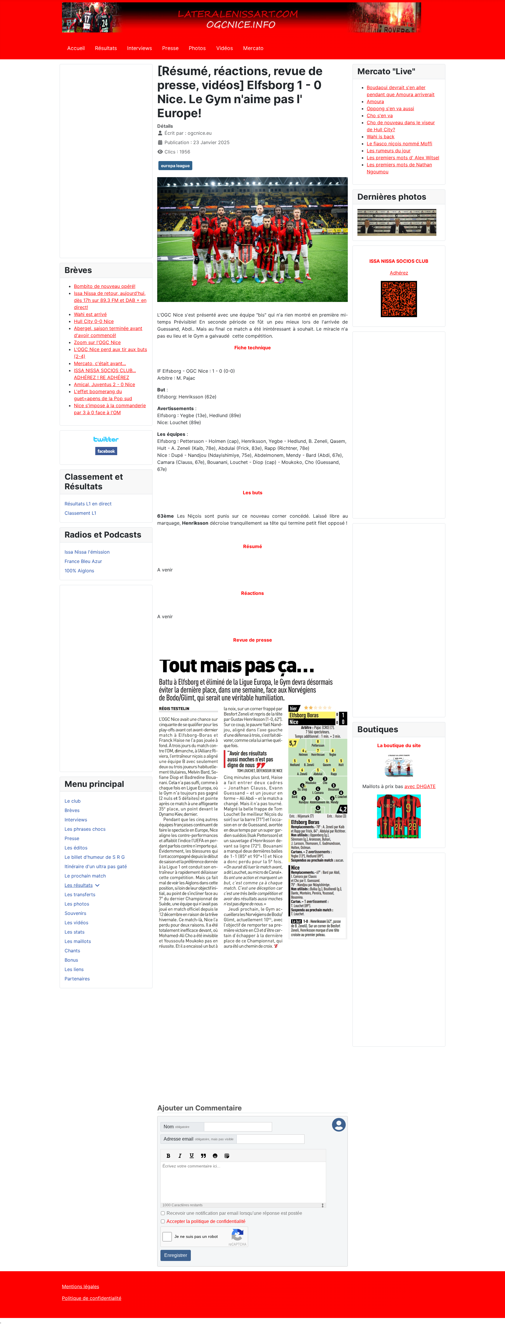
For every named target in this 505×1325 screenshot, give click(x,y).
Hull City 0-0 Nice (94, 321)
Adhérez (399, 273)
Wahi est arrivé (90, 314)
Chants (72, 950)
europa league (175, 165)
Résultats (106, 48)
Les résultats (79, 885)
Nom (176, 1126)
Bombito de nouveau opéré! (104, 286)
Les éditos (76, 848)
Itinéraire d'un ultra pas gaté (96, 866)
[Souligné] (191, 1155)
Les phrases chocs (85, 829)
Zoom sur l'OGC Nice (97, 342)
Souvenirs (75, 913)
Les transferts (80, 894)
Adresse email (199, 1138)
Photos (197, 48)
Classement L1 (80, 513)
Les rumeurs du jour (389, 150)
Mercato (253, 48)
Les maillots (78, 941)
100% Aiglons (79, 570)
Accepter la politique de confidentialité (206, 1221)
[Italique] (180, 1155)
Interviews (139, 48)
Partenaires (77, 979)
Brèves (72, 810)
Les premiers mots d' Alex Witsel (403, 157)
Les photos (77, 904)
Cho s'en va (380, 115)
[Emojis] (215, 1155)
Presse (170, 48)
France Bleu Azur (83, 561)
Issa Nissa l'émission (87, 552)
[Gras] (168, 1155)
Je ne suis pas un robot (196, 1236)
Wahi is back (381, 136)
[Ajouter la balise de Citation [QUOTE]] (203, 1155)
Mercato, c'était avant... (100, 363)
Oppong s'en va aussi (390, 108)
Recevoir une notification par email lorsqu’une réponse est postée (234, 1213)
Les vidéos (76, 922)
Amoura (375, 101)
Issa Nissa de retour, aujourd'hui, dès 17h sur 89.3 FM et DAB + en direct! (110, 300)
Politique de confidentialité (91, 1298)
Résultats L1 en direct (88, 504)
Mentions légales (80, 1286)
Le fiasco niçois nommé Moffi (399, 143)
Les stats (74, 932)
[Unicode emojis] (226, 1155)
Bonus (71, 960)
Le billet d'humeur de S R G (95, 857)
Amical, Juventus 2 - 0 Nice (104, 384)
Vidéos (224, 48)
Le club (73, 801)
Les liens (74, 969)
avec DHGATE (420, 786)
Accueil (76, 48)
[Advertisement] (106, 163)
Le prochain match (85, 876)
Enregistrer (175, 1255)
